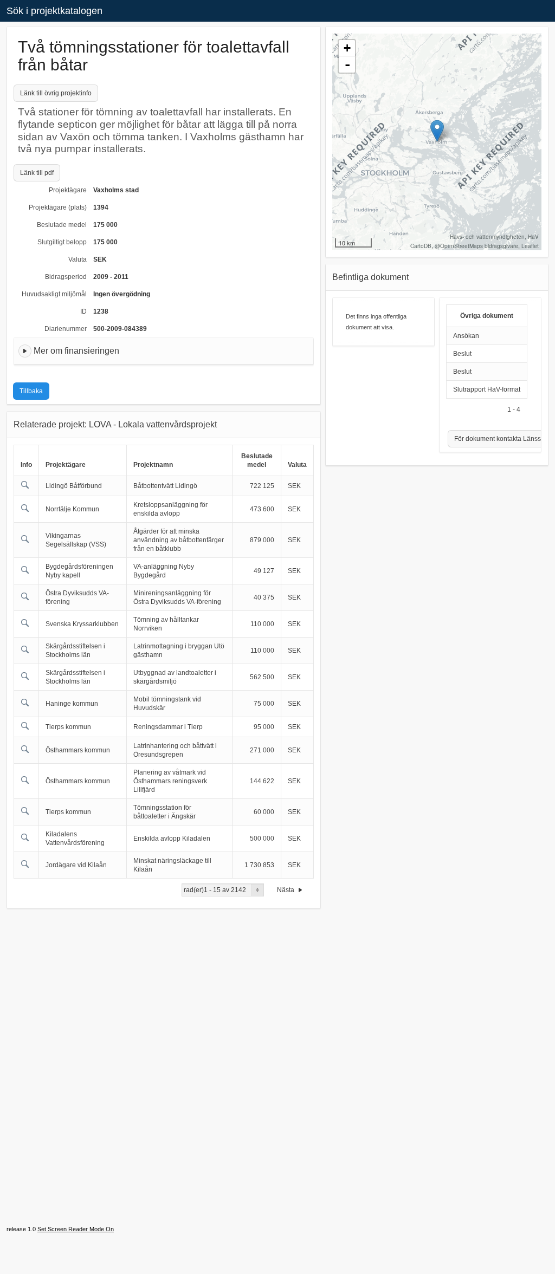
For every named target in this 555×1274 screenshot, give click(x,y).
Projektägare (68, 190)
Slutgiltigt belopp (62, 242)
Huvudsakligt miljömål (54, 294)
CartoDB (420, 246)
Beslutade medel (62, 225)
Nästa (286, 890)
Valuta (77, 259)
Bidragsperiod (66, 277)
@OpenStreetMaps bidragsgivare (476, 246)
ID (83, 311)
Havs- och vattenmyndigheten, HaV (494, 236)
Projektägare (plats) (58, 207)
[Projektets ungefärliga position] (437, 131)
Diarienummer (65, 329)
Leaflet (530, 246)
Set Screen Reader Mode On (75, 1229)
